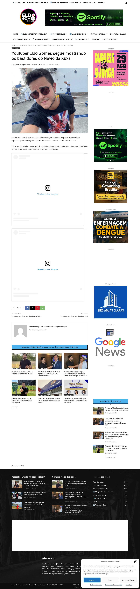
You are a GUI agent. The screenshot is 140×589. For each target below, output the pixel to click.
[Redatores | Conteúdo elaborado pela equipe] (13, 65)
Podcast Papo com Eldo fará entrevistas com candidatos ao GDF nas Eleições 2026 (34, 484)
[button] (136, 562)
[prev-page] (13, 408)
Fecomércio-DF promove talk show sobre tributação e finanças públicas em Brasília (75, 400)
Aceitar (92, 580)
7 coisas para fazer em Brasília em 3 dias (26, 316)
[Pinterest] (37, 308)
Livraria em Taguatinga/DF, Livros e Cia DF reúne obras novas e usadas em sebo (49, 400)
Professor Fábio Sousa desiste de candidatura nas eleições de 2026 (75, 484)
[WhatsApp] (42, 308)
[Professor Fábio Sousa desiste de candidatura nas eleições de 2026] (24, 361)
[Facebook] (27, 308)
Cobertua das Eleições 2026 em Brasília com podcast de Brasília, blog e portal (22, 400)
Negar (110, 580)
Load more (110, 457)
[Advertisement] (50, 430)
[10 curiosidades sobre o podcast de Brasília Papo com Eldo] (17, 495)
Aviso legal (129, 585)
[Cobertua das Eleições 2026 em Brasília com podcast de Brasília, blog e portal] (24, 388)
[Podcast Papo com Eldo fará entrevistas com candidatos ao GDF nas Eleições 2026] (17, 484)
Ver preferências (128, 580)
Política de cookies (96, 585)
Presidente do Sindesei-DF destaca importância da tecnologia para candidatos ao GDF (49, 374)
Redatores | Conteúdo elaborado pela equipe (30, 64)
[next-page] (16, 408)
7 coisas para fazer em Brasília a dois (74, 316)
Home (13, 45)
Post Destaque (21, 45)
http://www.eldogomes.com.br (37, 330)
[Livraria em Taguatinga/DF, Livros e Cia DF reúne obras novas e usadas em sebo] (50, 388)
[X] (32, 308)
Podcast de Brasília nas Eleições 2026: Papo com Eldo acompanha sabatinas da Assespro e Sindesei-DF (76, 374)
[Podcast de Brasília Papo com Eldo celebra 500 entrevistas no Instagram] (17, 505)
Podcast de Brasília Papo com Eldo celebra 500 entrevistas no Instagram (35, 505)
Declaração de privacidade (113, 585)
